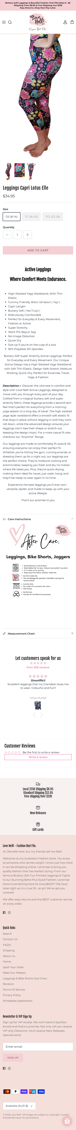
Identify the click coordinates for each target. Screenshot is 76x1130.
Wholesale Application (17, 1000)
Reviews (8, 984)
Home (7, 961)
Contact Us (10, 939)
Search (7, 933)
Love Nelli (16, 1114)
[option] (38, 97)
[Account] (64, 22)
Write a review (38, 757)
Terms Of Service (14, 989)
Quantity (8, 227)
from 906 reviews (38, 667)
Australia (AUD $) (17, 1105)
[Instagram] (9, 912)
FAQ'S (7, 945)
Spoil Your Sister (13, 967)
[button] (35, 714)
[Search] (12, 22)
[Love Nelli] (38, 22)
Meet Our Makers (14, 972)
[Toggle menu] (4, 22)
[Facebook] (4, 912)
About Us (9, 956)
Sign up (12, 1057)
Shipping (9, 950)
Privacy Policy (12, 995)
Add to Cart (38, 250)
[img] (38, 663)
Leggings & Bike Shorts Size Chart (25, 978)
